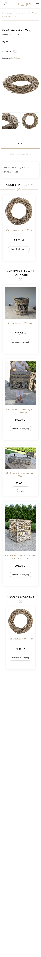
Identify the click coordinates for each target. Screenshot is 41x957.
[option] (11, 120)
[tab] (20, 143)
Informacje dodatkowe (20, 154)
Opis (20, 143)
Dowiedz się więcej (18, 249)
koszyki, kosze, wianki (22, 13)
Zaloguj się (22, 4)
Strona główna (7, 13)
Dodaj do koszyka (20, 490)
